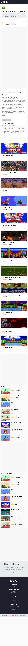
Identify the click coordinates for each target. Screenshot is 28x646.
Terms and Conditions (14, 606)
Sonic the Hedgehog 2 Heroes (9, 225)
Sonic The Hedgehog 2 (7, 155)
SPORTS (4, 120)
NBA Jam (4, 190)
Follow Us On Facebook (14, 598)
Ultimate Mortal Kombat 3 (8, 242)
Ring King (4, 114)
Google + (14, 600)
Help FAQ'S (14, 609)
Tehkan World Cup (10, 114)
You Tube (14, 601)
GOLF (9, 120)
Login (21, 2)
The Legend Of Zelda (15, 509)
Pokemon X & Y (14, 415)
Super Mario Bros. (15, 402)
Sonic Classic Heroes (7, 207)
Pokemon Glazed (14, 409)
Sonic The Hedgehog (7, 312)
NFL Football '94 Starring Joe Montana (11, 277)
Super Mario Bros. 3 (15, 389)
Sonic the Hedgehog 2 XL (8, 347)
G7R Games (14, 586)
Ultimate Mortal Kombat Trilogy (9, 172)
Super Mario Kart (15, 516)
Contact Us (14, 594)
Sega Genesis (7, 111)
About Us (14, 591)
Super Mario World (15, 395)
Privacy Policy (14, 592)
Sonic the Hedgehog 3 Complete (9, 260)
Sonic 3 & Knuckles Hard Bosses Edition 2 (11, 330)
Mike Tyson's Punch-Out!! (16, 429)
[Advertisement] (14, 43)
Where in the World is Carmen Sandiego (11, 295)
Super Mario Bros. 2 (15, 436)
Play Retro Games (13, 615)
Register (23, 2)
